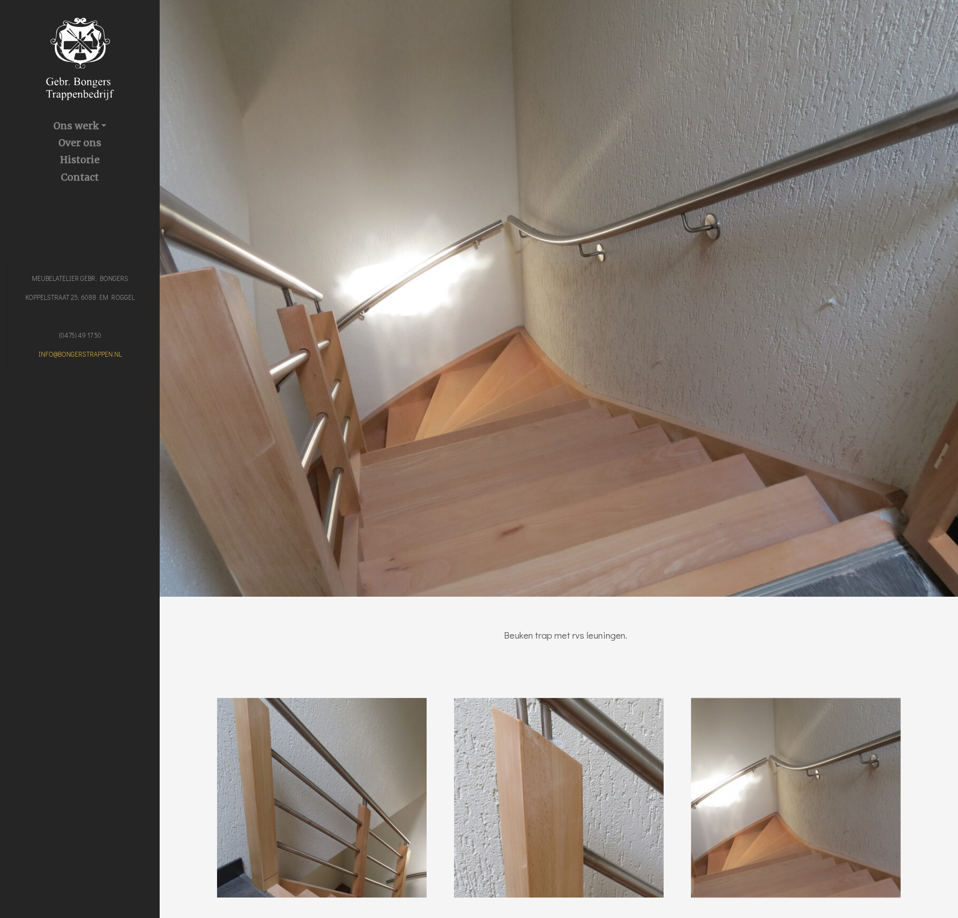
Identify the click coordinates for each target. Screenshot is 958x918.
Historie (80, 160)
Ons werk (76, 126)
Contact (80, 177)
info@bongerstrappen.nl (80, 354)
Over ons (79, 143)
